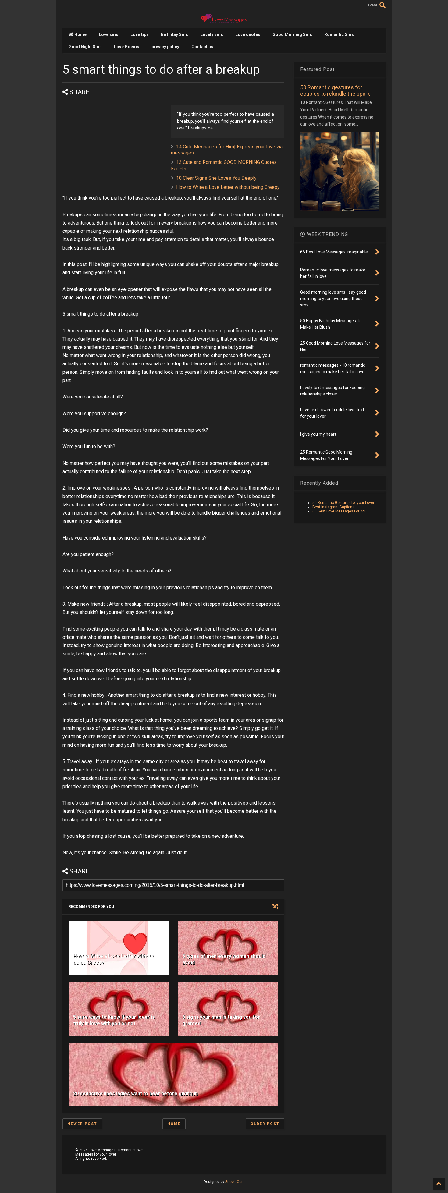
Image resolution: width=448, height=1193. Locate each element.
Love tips (139, 34)
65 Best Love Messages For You (339, 511)
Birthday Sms (174, 34)
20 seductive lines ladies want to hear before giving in (135, 1093)
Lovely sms (211, 34)
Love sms (108, 34)
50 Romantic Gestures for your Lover (343, 503)
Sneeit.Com (235, 1182)
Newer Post (82, 1124)
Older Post (265, 1124)
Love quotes (247, 34)
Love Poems (126, 46)
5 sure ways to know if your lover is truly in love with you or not (114, 1020)
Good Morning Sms (292, 34)
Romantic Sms (339, 34)
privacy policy (165, 46)
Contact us (202, 46)
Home (80, 34)
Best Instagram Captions (333, 507)
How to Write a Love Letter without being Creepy (228, 187)
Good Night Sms (85, 46)
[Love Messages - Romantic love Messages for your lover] (224, 20)
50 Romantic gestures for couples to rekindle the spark (335, 90)
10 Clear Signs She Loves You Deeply (216, 178)
